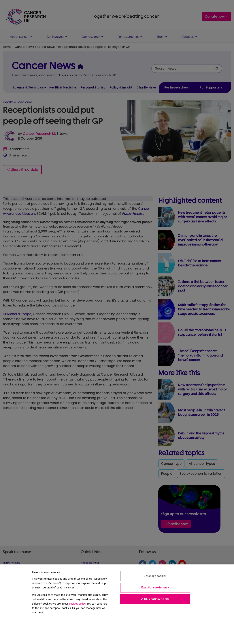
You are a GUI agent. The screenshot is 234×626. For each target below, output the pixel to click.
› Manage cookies (155, 576)
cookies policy (77, 603)
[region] (117, 595)
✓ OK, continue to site (155, 599)
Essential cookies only (155, 587)
